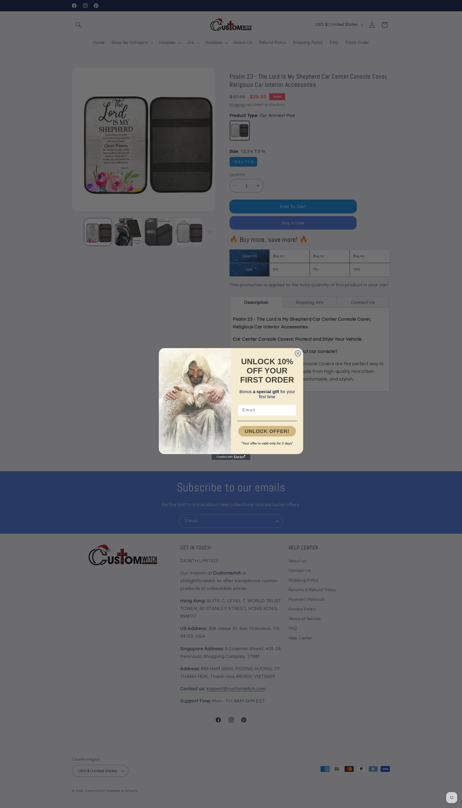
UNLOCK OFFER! (267, 431)
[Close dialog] (298, 353)
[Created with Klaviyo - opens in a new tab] (231, 457)
